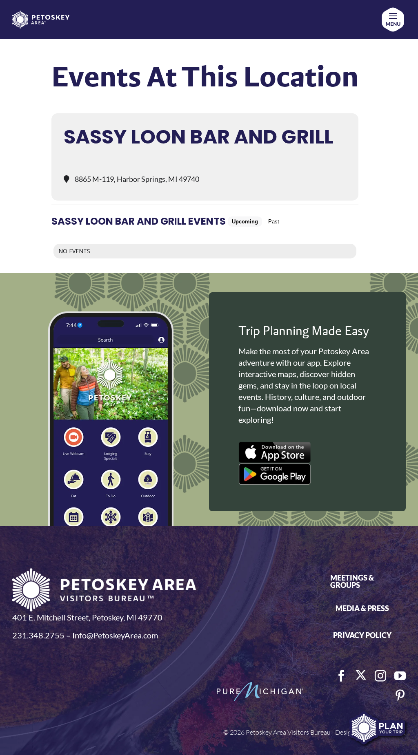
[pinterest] (400, 695)
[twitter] (361, 675)
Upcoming (245, 222)
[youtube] (400, 676)
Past (273, 222)
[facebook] (341, 676)
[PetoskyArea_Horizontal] (40, 15)
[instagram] (380, 676)
